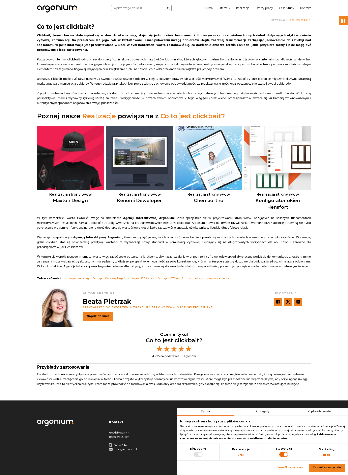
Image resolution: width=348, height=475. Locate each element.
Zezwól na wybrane (290, 468)
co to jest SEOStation (141, 278)
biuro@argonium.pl (125, 449)
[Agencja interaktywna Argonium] (57, 8)
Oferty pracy (264, 8)
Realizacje (243, 8)
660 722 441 (120, 445)
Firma (209, 8)
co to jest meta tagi (77, 278)
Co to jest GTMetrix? (170, 278)
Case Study (286, 8)
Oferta (223, 8)
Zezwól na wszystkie (327, 468)
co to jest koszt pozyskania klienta (207, 278)
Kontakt (305, 8)
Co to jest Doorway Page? (109, 278)
